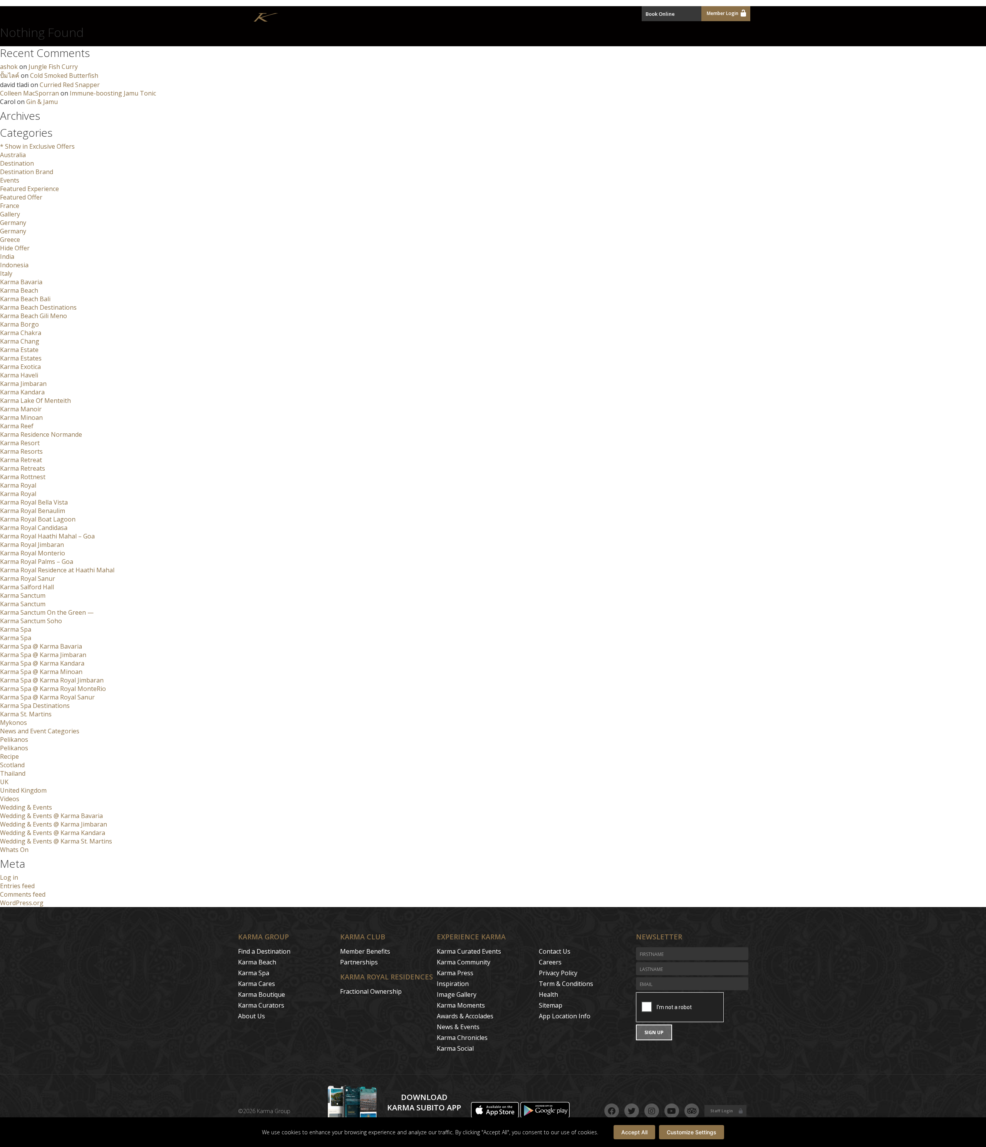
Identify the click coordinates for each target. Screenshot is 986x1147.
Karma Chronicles (462, 1037)
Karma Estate (19, 349)
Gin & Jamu (42, 101)
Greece (10, 239)
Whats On (14, 849)
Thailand (12, 773)
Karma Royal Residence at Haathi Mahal (57, 570)
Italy (6, 273)
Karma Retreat (21, 460)
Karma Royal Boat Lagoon (37, 519)
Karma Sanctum (22, 595)
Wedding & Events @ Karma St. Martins (56, 841)
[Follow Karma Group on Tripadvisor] (691, 1110)
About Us (251, 1016)
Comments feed (22, 894)
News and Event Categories (39, 731)
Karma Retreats (22, 468)
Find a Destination (264, 951)
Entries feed (17, 886)
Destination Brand (26, 172)
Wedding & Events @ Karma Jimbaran (53, 824)
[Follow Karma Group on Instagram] (651, 1110)
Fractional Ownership (371, 991)
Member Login (722, 13)
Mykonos (13, 722)
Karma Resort (20, 443)
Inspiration (453, 983)
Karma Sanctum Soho (31, 621)
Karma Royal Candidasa (33, 527)
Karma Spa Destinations (35, 705)
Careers (550, 962)
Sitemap (550, 1005)
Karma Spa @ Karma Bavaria (41, 646)
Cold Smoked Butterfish (64, 75)
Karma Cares (256, 983)
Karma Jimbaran (23, 383)
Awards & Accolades (465, 1016)
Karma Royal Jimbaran (32, 544)
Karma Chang (19, 341)
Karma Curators (261, 1005)
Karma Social (455, 1048)
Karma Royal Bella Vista (34, 502)
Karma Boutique (261, 994)
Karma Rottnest (22, 477)
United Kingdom (23, 790)
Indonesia (14, 265)
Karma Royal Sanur (27, 578)
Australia (13, 155)
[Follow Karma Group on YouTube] (671, 1110)
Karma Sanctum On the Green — (47, 612)
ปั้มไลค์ (9, 75)
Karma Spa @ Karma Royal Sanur (47, 697)
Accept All (634, 1132)
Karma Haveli (19, 375)
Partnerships (359, 962)
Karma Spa (15, 629)
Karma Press (455, 973)
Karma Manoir (21, 409)
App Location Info (564, 1016)
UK (4, 782)
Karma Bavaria (21, 282)
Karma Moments (461, 1005)
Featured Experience (29, 188)
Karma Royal (18, 485)
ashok (9, 66)
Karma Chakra (20, 333)
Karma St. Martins (26, 714)
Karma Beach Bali (25, 299)
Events (9, 180)
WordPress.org (22, 903)
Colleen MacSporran (29, 93)
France (9, 205)
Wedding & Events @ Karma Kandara (52, 832)
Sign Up (654, 1032)
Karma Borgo (19, 324)
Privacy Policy (558, 973)
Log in (9, 877)
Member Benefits (365, 951)
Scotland (12, 765)
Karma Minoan (21, 417)
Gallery (10, 214)
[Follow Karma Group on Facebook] (611, 1110)
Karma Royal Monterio (32, 553)
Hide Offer (15, 248)
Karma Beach (19, 290)
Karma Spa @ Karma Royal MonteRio (53, 688)
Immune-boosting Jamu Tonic (113, 93)
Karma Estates (21, 358)
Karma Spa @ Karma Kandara (42, 663)
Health (548, 994)
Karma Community (463, 962)
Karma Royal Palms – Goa (36, 561)
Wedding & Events (26, 807)
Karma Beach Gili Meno (33, 316)
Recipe (9, 756)
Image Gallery (456, 994)
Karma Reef (17, 426)
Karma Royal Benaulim (32, 510)
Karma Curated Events (469, 951)
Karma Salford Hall (27, 587)
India (7, 256)
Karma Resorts (21, 451)
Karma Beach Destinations (38, 307)
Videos (9, 799)
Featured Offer (21, 197)
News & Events (458, 1027)
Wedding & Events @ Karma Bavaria (51, 816)
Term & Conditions (566, 983)
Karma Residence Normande (41, 434)
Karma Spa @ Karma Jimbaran (43, 655)
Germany (13, 222)
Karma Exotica (20, 366)
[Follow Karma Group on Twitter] (631, 1110)
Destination (17, 163)
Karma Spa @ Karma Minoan (41, 671)
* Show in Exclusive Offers (37, 146)
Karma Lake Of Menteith (35, 400)
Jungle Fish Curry (53, 66)
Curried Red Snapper (70, 84)
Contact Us (554, 951)
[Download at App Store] (495, 1116)
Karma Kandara (22, 392)
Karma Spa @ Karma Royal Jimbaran (52, 680)
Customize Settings (691, 1132)
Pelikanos (14, 739)
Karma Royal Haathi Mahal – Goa (47, 536)
